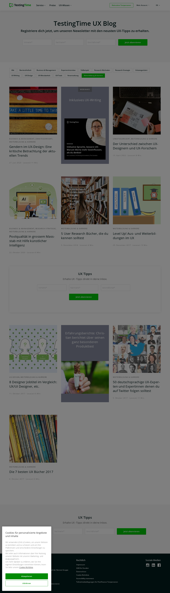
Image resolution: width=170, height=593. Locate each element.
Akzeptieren (26, 576)
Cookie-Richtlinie (26, 567)
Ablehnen (26, 583)
